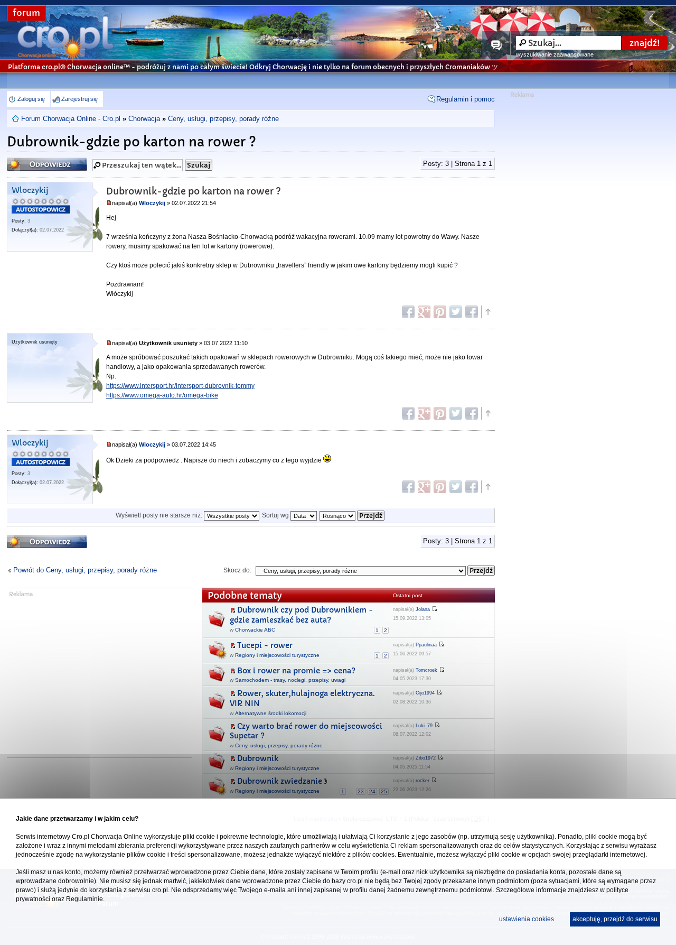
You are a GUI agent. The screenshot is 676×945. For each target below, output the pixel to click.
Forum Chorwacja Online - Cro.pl (70, 119)
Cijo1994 (425, 693)
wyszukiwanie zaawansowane (555, 54)
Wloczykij (30, 190)
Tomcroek (426, 670)
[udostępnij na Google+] (424, 311)
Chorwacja (144, 119)
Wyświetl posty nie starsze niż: (160, 515)
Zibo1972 (426, 758)
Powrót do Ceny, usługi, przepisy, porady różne (85, 570)
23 (361, 791)
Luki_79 (424, 725)
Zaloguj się (31, 99)
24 (372, 791)
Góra (487, 311)
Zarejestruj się (79, 99)
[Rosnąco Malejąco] (353, 515)
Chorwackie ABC (255, 630)
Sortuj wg (276, 515)
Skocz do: (237, 570)
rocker (422, 780)
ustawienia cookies (526, 919)
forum (26, 13)
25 (384, 791)
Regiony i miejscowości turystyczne (277, 655)
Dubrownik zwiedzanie (279, 781)
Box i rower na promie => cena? (296, 670)
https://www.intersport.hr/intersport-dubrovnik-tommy (180, 386)
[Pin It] (440, 311)
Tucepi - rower (265, 645)
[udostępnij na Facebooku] (408, 311)
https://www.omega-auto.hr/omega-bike (162, 395)
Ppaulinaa (426, 644)
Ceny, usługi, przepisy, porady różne (223, 119)
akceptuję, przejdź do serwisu (615, 919)
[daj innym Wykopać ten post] (471, 311)
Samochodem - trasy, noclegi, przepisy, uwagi (290, 680)
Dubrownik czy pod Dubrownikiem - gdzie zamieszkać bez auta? (301, 615)
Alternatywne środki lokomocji (270, 713)
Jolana (423, 609)
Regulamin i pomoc (465, 99)
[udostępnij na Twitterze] (455, 311)
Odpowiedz (27, 161)
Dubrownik (257, 758)
